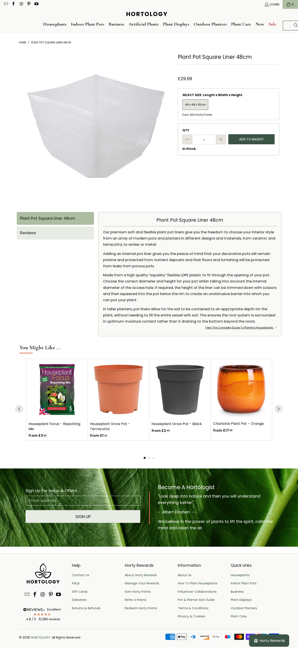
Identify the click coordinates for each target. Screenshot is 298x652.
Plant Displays (241, 600)
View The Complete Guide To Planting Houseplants (239, 327)
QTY (185, 130)
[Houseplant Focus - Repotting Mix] (56, 389)
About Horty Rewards (141, 575)
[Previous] (19, 409)
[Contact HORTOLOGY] (5, 4)
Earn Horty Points (138, 591)
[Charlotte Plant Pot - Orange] (241, 389)
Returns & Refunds (86, 608)
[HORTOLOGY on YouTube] (36, 4)
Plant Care (239, 616)
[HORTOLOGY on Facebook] (13, 4)
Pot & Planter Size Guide (196, 600)
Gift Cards (80, 591)
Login (274, 4)
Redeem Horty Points (141, 608)
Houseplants (240, 575)
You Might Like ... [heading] (40, 347)
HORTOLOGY (40, 637)
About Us (184, 575)
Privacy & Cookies (191, 616)
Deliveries (79, 600)
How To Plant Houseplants (197, 583)
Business (237, 591)
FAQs (76, 583)
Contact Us (80, 575)
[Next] (278, 409)
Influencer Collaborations (197, 591)
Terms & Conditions (193, 608)
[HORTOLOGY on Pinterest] (28, 4)
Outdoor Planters (244, 608)
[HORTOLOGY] (146, 14)
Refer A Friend (135, 600)
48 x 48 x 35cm (195, 104)
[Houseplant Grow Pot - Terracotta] (118, 389)
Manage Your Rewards (142, 583)
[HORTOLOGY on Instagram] (21, 4)
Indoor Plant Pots (244, 583)
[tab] (55, 218)
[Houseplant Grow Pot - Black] (180, 389)
